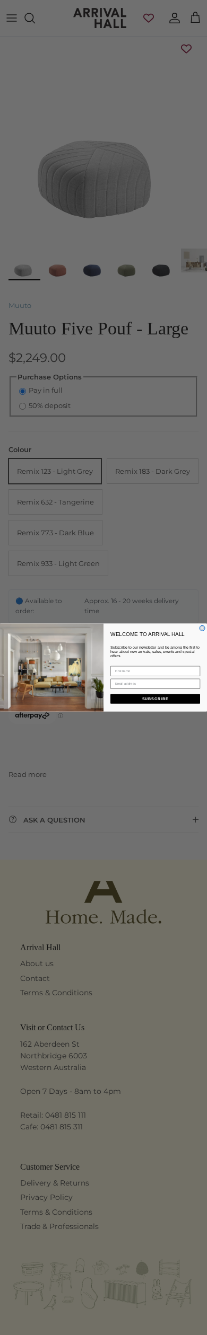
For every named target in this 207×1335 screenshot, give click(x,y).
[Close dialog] (202, 628)
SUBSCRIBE (155, 699)
